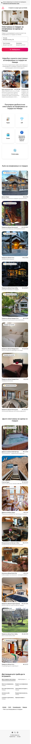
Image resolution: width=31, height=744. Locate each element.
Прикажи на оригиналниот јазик (11, 3)
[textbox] (8, 45)
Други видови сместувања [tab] (9, 679)
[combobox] (15, 40)
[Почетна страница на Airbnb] (3, 8)
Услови (18, 736)
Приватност (12, 736)
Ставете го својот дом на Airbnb (18, 8)
